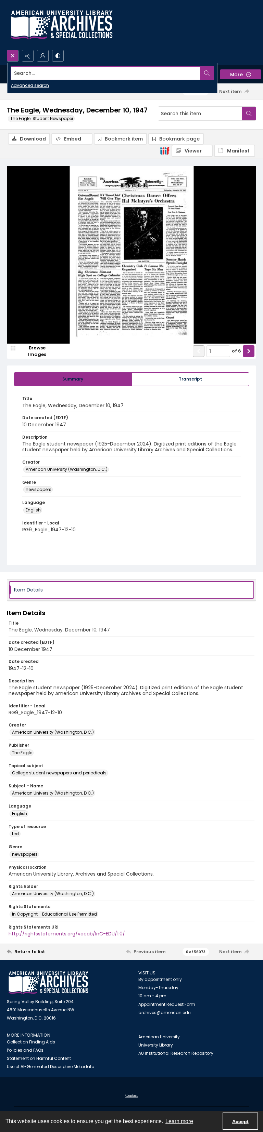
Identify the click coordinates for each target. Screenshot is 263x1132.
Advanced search (30, 85)
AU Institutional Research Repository (175, 1053)
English (33, 510)
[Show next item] (248, 351)
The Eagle (22, 753)
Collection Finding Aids (31, 1042)
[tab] (73, 379)
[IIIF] (164, 150)
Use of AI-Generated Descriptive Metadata (51, 1066)
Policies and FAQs (25, 1050)
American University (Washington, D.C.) (67, 469)
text (15, 834)
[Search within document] (249, 113)
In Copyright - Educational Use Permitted (54, 914)
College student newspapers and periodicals (59, 773)
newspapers (38, 489)
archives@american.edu (164, 1012)
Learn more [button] (179, 1121)
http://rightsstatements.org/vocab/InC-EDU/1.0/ (67, 933)
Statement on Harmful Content (39, 1058)
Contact (131, 1095)
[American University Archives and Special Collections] (48, 982)
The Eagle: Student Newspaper (41, 118)
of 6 (236, 351)
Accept (240, 1121)
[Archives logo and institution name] (61, 24)
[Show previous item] (198, 351)
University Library (155, 1045)
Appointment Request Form (166, 1004)
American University (159, 1037)
